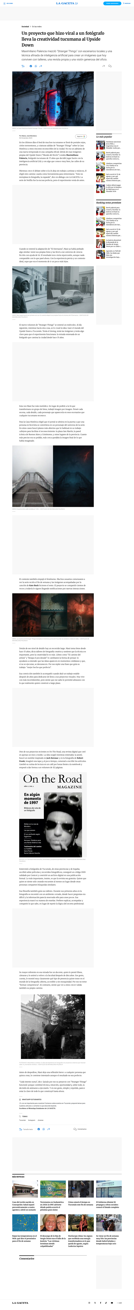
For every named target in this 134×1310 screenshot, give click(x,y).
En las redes (37, 27)
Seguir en (80, 136)
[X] (95, 1303)
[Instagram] (89, 1303)
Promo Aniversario (112, 3)
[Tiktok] (106, 1303)
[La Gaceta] (67, 3)
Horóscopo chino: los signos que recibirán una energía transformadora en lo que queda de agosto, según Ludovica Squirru (80, 1241)
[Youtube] (112, 1303)
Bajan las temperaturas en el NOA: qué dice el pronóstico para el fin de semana (24, 1238)
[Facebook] (100, 1303)
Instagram (31, 1120)
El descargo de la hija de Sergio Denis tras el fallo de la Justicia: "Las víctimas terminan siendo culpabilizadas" (53, 1241)
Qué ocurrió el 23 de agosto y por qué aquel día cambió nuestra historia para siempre (113, 178)
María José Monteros (29, 136)
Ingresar (127, 3)
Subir (120, 1303)
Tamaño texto (28, 1129)
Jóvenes (40, 1120)
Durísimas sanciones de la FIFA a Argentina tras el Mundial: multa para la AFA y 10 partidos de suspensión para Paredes (113, 148)
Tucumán (22, 1120)
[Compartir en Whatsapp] (36, 66)
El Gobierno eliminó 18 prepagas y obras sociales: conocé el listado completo (107, 1204)
